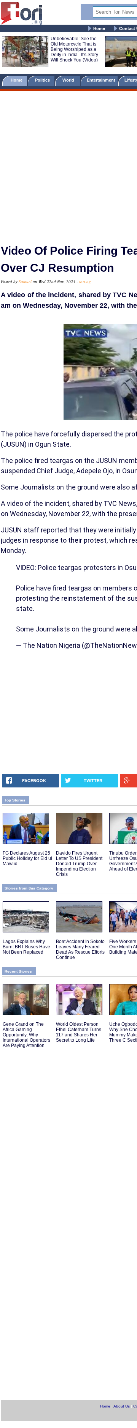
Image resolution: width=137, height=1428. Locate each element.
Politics (43, 80)
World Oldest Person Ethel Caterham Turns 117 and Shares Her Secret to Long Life (78, 1032)
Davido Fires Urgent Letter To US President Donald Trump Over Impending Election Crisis (79, 863)
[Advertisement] (68, 164)
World (69, 80)
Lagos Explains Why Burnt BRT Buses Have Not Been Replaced (26, 947)
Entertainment (101, 80)
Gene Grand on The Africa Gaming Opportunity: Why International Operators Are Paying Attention (26, 1035)
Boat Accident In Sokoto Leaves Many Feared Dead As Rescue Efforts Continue (80, 949)
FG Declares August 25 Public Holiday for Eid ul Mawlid (27, 858)
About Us (121, 1406)
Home (99, 28)
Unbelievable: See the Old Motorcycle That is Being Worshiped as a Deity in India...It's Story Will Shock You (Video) (74, 49)
